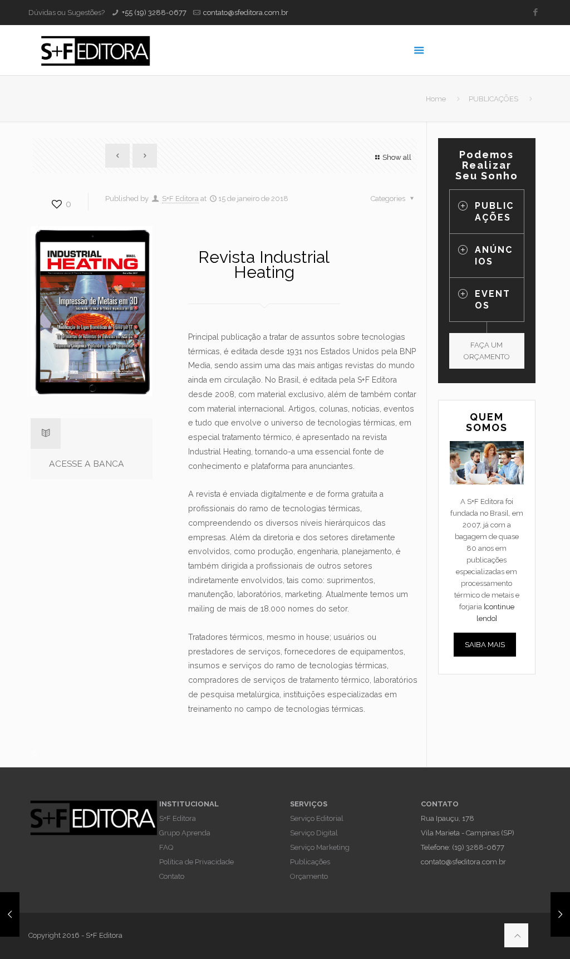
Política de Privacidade (196, 862)
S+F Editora (180, 198)
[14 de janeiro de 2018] (560, 914)
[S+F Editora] (95, 50)
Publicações (310, 862)
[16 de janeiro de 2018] (9, 914)
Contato (171, 876)
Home (436, 99)
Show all (396, 157)
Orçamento (309, 876)
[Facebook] (536, 12)
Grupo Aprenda (184, 833)
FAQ (166, 847)
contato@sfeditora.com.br (245, 12)
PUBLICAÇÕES (493, 99)
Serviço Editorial (316, 818)
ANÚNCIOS (494, 255)
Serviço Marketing (320, 847)
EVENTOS (492, 299)
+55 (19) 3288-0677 (154, 12)
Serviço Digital (314, 833)
